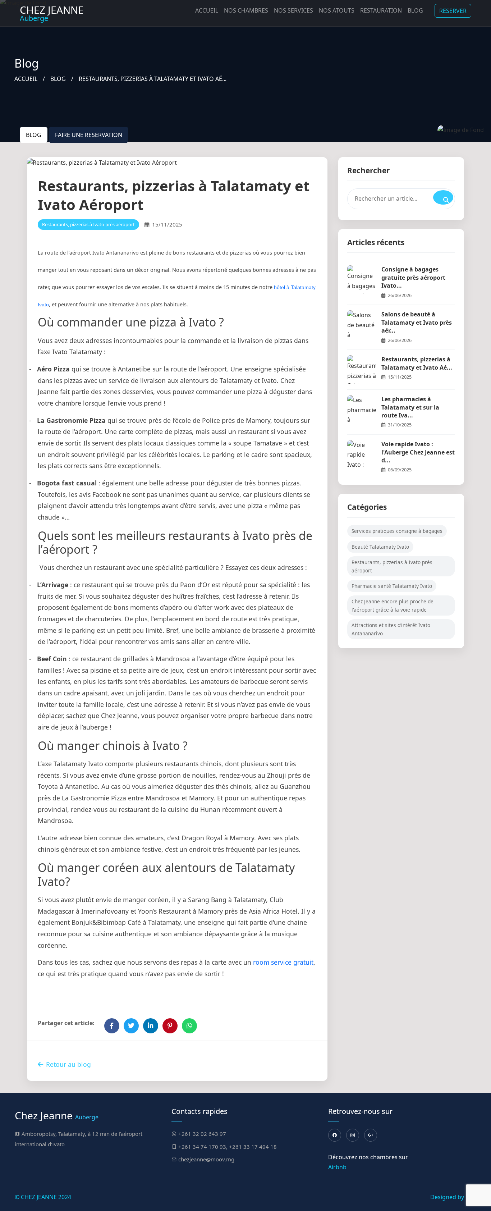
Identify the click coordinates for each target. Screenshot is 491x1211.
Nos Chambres (246, 10)
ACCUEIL (25, 79)
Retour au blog (68, 1064)
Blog (415, 10)
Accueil (206, 10)
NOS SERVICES (293, 10)
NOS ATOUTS (336, 10)
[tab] (33, 135)
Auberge (52, 13)
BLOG (58, 79)
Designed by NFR (453, 1197)
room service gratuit (283, 962)
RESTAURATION (381, 10)
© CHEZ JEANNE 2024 (43, 1197)
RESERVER (453, 11)
